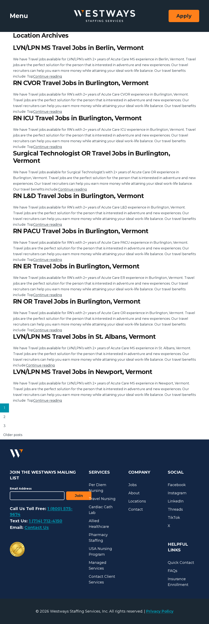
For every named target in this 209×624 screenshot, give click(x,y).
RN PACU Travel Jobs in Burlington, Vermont (80, 231)
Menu (19, 16)
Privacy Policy (159, 611)
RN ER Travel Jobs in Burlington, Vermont (76, 266)
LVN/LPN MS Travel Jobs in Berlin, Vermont (78, 48)
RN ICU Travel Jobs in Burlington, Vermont (77, 118)
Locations (137, 501)
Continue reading (47, 76)
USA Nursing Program (100, 551)
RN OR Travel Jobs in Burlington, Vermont (76, 301)
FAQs (172, 571)
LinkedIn (176, 501)
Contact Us (36, 527)
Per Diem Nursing (97, 488)
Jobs (132, 485)
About (134, 493)
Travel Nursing (102, 499)
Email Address (21, 488)
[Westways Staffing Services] (104, 16)
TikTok (174, 517)
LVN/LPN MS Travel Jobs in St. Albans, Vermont (84, 336)
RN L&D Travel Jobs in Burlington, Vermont (78, 196)
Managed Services (97, 565)
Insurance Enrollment (178, 582)
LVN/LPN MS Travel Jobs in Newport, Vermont (82, 372)
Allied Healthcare (99, 524)
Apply (183, 16)
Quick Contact (181, 562)
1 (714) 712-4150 (45, 520)
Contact (135, 509)
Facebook (177, 485)
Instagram (177, 493)
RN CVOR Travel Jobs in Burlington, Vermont (81, 83)
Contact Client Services (102, 579)
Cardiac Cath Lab (101, 510)
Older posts (12, 435)
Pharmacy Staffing (98, 538)
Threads (175, 509)
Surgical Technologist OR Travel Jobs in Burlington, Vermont (91, 157)
